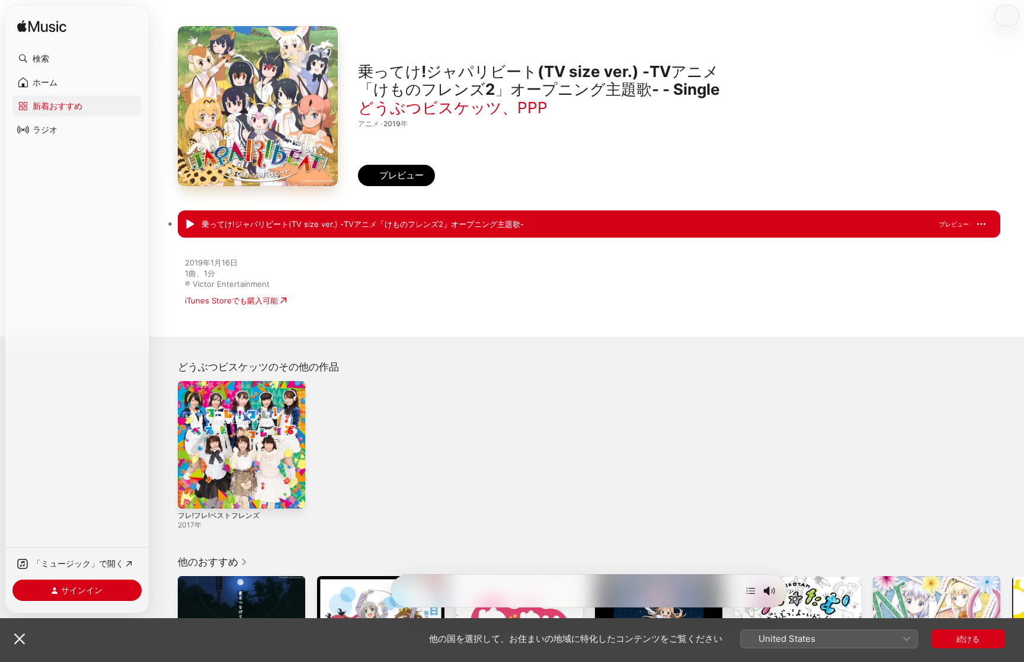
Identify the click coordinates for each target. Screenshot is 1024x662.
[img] (41, 27)
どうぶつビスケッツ (430, 107)
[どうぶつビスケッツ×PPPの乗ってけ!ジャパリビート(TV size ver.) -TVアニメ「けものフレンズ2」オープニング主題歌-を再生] (189, 224)
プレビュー (954, 224)
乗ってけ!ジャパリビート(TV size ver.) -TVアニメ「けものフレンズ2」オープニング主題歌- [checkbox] (362, 224)
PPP (532, 107)
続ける (968, 639)
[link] (213, 561)
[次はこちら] (751, 591)
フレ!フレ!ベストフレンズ (222, 386)
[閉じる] (19, 639)
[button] (77, 59)
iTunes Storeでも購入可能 (231, 300)
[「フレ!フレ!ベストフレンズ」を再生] (192, 494)
